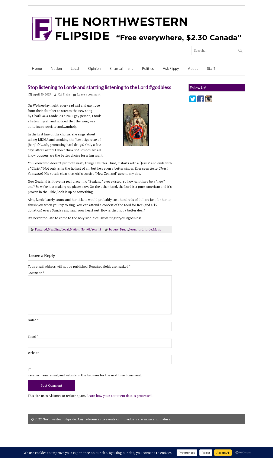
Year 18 (96, 229)
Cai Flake (64, 94)
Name (33, 319)
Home (37, 68)
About (193, 68)
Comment (36, 273)
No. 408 (85, 229)
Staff (211, 68)
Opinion (94, 68)
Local (75, 68)
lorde (148, 229)
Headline (54, 229)
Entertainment (121, 68)
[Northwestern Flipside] (136, 44)
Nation (56, 68)
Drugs (124, 229)
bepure (114, 229)
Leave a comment (88, 94)
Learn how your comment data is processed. (119, 395)
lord (140, 229)
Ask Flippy (171, 68)
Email (33, 336)
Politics (148, 68)
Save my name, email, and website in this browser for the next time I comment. (85, 375)
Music (157, 229)
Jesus (132, 229)
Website (33, 352)
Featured (41, 229)
